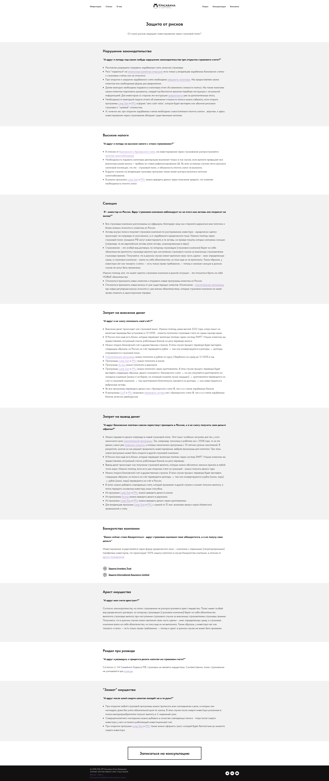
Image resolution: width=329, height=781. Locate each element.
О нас (119, 6)
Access (121, 364)
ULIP (122, 392)
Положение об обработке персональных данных (108, 777)
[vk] (232, 773)
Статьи (109, 6)
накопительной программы (138, 440)
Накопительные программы (120, 356)
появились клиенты (135, 444)
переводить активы (154, 392)
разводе (128, 671)
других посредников (113, 556)
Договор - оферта (96, 775)
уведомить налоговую (179, 79)
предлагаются (175, 95)
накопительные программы (209, 284)
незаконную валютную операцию (145, 71)
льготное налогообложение (119, 155)
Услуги (205, 6)
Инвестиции (95, 6)
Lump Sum (123, 103)
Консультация (219, 6)
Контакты (234, 6)
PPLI (133, 103)
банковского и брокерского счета (137, 151)
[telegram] (227, 773)
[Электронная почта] (237, 773)
